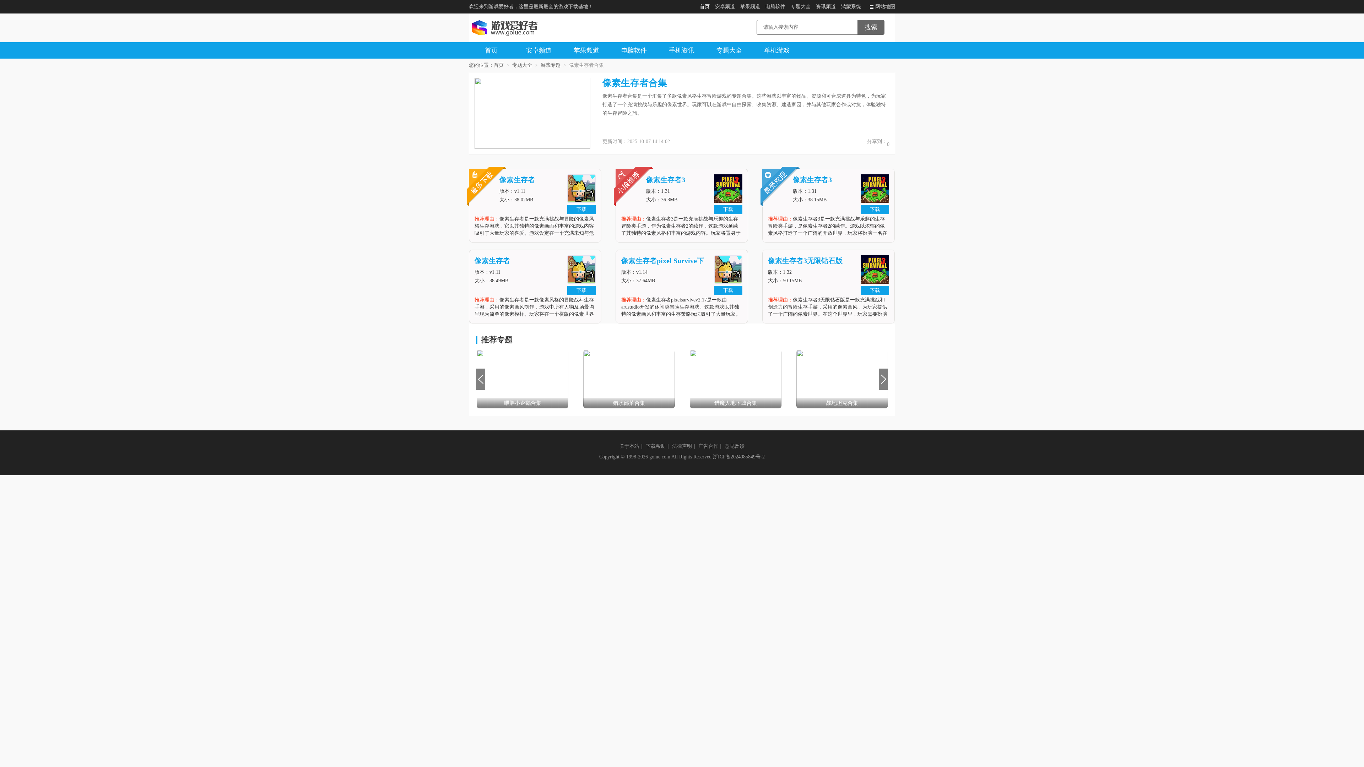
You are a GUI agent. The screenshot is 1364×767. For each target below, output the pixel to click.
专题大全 (801, 6)
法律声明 (682, 446)
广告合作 (708, 446)
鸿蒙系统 (851, 6)
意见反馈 (735, 446)
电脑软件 (775, 6)
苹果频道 (750, 6)
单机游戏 (777, 50)
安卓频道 (725, 6)
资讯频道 (826, 6)
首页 (705, 6)
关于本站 (629, 446)
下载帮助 (656, 446)
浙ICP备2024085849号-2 (739, 456)
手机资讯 (681, 50)
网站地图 (885, 6)
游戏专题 (551, 65)
